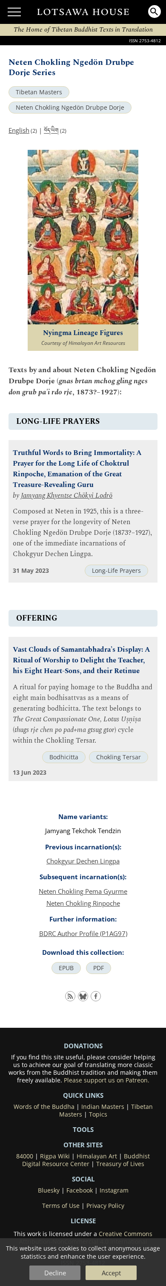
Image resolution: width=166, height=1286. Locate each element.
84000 (24, 1156)
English (19, 130)
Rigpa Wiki (55, 1156)
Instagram (114, 1190)
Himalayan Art (97, 1156)
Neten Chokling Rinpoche (83, 903)
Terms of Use (61, 1206)
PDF (98, 968)
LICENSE (83, 1220)
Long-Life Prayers (116, 570)
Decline (55, 1273)
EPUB (66, 968)
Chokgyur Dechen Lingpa (83, 861)
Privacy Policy (105, 1206)
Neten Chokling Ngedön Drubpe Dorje (70, 107)
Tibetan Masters (39, 92)
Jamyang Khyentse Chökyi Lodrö (66, 495)
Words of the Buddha (44, 1107)
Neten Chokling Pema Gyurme (83, 891)
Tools (83, 1129)
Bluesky (49, 1190)
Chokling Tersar (118, 757)
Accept (111, 1273)
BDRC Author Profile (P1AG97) (83, 933)
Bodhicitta (63, 757)
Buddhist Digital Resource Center (86, 1160)
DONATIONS (83, 1045)
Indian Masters (102, 1107)
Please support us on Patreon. (106, 1080)
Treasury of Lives (120, 1164)
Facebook (79, 1190)
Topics (98, 1114)
